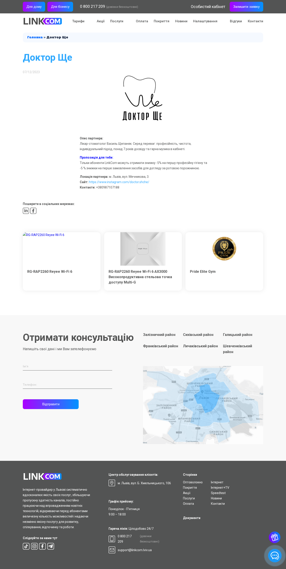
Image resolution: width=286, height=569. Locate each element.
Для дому (34, 7)
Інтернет (217, 482)
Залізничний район (159, 335)
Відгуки (236, 21)
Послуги (189, 498)
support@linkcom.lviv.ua (135, 550)
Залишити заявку (246, 7)
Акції (100, 21)
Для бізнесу (60, 7)
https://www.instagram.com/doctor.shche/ (119, 182)
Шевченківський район (237, 349)
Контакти (255, 21)
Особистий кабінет (208, 6)
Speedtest (218, 493)
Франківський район (160, 346)
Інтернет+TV (220, 487)
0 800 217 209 (92, 6)
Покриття (161, 21)
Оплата (142, 21)
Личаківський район (200, 346)
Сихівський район (198, 335)
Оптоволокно (193, 482)
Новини (181, 21)
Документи (191, 518)
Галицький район (237, 335)
